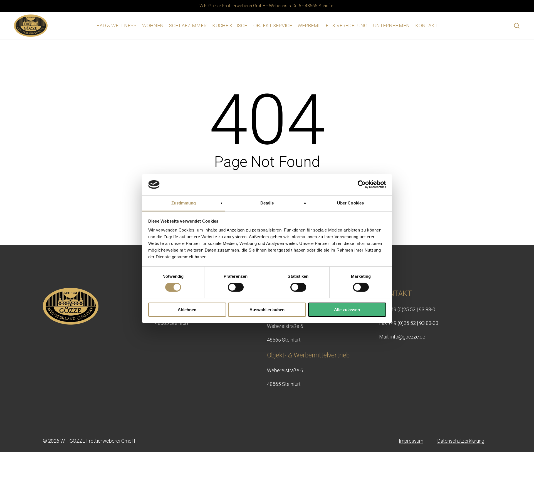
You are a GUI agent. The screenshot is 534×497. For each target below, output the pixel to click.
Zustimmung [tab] (183, 203)
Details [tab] (267, 203)
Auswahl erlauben (267, 309)
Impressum (411, 441)
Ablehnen (187, 309)
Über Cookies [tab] (350, 203)
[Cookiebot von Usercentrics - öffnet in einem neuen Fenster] (361, 184)
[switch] (236, 287)
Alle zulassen (347, 309)
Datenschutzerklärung (460, 441)
